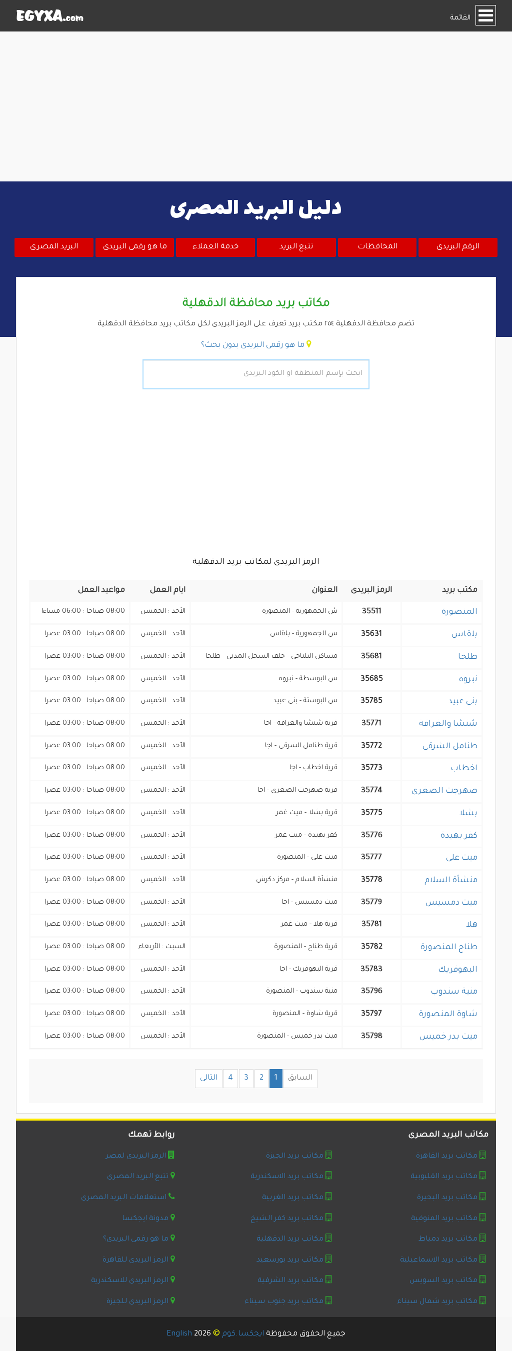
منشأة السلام (451, 880)
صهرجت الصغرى (445, 791)
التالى (209, 1078)
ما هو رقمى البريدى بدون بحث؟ (252, 345)
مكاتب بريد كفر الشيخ (287, 1219)
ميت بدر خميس (449, 1037)
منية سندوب (454, 992)
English (179, 1334)
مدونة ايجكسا (145, 1219)
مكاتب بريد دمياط (448, 1240)
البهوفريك (458, 970)
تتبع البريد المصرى (137, 1177)
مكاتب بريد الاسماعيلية (439, 1261)
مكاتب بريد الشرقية (291, 1281)
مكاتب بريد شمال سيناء (437, 1302)
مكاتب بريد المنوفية (444, 1219)
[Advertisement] (256, 106)
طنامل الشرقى (450, 746)
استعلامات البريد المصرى (123, 1198)
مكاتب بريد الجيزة (295, 1157)
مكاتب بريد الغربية (293, 1198)
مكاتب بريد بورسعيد (290, 1261)
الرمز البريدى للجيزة (137, 1302)
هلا (472, 925)
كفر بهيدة (459, 836)
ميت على (462, 858)
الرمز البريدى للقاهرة (135, 1261)
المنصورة (460, 612)
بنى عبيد (463, 701)
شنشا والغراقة (448, 724)
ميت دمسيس (452, 903)
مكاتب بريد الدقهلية (290, 1240)
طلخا (468, 657)
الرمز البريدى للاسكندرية (129, 1281)
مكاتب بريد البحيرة (447, 1198)
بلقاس (465, 634)
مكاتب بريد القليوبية (444, 1177)
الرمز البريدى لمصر (136, 1157)
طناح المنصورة (449, 947)
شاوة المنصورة (448, 1014)
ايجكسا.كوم (243, 1334)
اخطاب (464, 768)
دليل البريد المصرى (256, 208)
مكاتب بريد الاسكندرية (287, 1177)
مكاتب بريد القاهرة (447, 1157)
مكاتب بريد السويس (444, 1281)
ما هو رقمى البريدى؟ (135, 1240)
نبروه (468, 679)
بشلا (468, 813)
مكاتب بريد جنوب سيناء (284, 1302)
